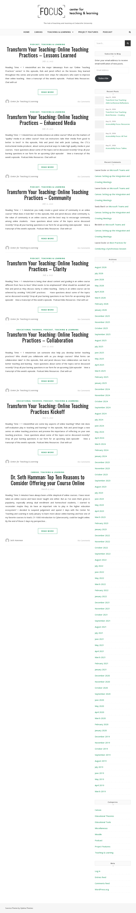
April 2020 (99, 712)
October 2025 (101, 328)
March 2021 (100, 657)
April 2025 (99, 364)
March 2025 (100, 371)
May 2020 (99, 706)
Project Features (88, 32)
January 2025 (101, 383)
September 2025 (102, 334)
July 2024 (99, 419)
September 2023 (102, 480)
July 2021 (99, 633)
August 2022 (101, 559)
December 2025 (102, 316)
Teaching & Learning (59, 32)
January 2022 (101, 596)
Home (27, 32)
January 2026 (101, 310)
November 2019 (102, 742)
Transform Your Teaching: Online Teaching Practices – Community (47, 195)
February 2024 (101, 450)
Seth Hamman (16, 540)
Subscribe (103, 78)
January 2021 (101, 669)
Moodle (98, 834)
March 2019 (100, 791)
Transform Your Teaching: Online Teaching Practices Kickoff (47, 408)
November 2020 (102, 681)
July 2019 (99, 767)
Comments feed (102, 883)
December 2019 (102, 736)
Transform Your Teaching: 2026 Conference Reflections (117, 101)
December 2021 (102, 602)
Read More (47, 92)
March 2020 (100, 718)
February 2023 (101, 523)
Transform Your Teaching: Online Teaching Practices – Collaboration (47, 337)
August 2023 (101, 486)
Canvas (38, 32)
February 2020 (101, 724)
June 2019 (99, 773)
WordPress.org (102, 889)
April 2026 (99, 291)
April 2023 (99, 511)
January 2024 (101, 456)
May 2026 (99, 285)
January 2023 (101, 529)
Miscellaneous (101, 828)
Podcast (107, 32)
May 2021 (99, 645)
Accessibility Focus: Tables (116, 148)
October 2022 (101, 547)
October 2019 (101, 748)
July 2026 (99, 273)
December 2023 (102, 462)
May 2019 (99, 779)
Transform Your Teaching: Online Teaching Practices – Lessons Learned (47, 52)
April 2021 (99, 651)
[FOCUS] (68, 11)
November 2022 (102, 541)
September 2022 (102, 553)
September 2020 (102, 694)
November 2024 (102, 395)
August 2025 (101, 340)
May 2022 (99, 578)
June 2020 (99, 700)
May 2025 (99, 358)
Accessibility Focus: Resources (118, 124)
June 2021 (99, 639)
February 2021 (101, 663)
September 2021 (102, 620)
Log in (97, 871)
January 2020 (101, 730)
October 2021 (101, 614)
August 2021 (101, 626)
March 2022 (100, 584)
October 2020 (101, 687)
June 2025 (99, 352)
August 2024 (101, 413)
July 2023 (99, 492)
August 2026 (101, 267)
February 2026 (101, 303)
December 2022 (102, 535)
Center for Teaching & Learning (24, 101)
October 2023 (101, 474)
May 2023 (99, 505)
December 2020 (102, 675)
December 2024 (102, 389)
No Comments (84, 101)
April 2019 (99, 785)
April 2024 (99, 438)
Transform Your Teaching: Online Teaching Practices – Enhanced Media (47, 120)
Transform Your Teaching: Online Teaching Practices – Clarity (47, 266)
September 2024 (102, 407)
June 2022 (99, 572)
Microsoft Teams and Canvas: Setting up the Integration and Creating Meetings (112, 176)
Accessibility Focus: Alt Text (117, 136)
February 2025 (101, 377)
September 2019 (102, 754)
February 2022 (101, 590)
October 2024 (101, 401)
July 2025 (99, 346)
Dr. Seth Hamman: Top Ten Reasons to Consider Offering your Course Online (48, 480)
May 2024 (99, 431)
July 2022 (99, 566)
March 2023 (100, 517)
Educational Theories (29, 330)
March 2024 (100, 444)
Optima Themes (26, 908)
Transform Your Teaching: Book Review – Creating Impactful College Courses (116, 114)
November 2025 (102, 322)
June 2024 (99, 425)
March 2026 (100, 297)
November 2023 (102, 468)
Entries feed (100, 877)
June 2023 (99, 499)
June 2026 (99, 279)
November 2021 (102, 608)
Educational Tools (103, 822)
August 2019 (101, 761)
